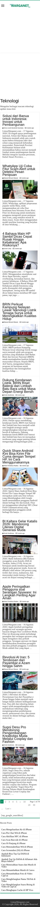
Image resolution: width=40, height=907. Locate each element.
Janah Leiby (7, 248)
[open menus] (3, 6)
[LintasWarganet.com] (20, 5)
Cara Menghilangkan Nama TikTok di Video (18, 880)
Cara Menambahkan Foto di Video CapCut (16, 874)
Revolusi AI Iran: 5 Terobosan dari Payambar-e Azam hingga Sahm (16, 661)
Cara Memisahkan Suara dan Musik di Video (18, 865)
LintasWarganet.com (20, 902)
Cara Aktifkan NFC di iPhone (14, 836)
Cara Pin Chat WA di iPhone (14, 833)
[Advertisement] (20, 30)
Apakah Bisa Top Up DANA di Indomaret (15, 854)
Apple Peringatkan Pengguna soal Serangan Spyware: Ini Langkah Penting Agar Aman (19, 592)
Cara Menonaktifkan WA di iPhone (17, 847)
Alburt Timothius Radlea (11, 465)
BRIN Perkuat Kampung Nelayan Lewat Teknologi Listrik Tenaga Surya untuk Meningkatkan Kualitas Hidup (19, 311)
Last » (8, 808)
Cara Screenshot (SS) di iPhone (15, 850)
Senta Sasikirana (9, 395)
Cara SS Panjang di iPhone (13, 843)
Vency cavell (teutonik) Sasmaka (13, 128)
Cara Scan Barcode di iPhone (14, 840)
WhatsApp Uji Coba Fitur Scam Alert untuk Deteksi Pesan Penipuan (18, 170)
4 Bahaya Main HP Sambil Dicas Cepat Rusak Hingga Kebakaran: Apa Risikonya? (17, 239)
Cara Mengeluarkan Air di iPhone (16, 829)
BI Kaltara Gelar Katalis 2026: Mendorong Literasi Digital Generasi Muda (19, 525)
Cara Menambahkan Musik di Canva (17, 870)
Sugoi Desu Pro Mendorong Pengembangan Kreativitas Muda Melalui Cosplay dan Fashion (17, 734)
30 (34, 805)
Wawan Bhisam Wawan (11, 178)
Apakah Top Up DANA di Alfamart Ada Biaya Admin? (19, 860)
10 (24, 801)
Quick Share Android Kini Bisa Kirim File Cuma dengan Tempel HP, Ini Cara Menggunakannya (18, 456)
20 (29, 805)
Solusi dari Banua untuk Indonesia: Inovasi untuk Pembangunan (15, 120)
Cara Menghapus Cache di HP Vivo (17, 890)
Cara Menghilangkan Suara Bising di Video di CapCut (18, 885)
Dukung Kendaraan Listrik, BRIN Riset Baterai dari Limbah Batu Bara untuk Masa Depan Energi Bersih (19, 385)
